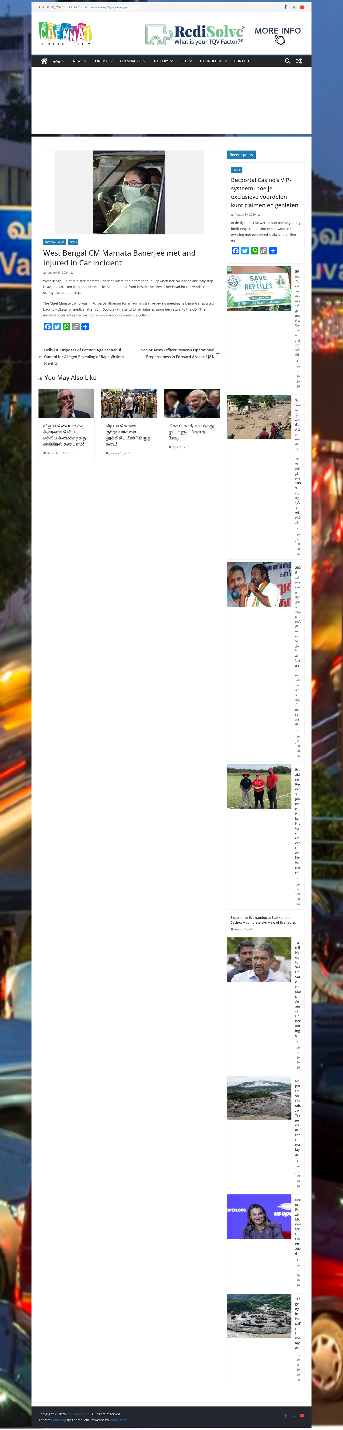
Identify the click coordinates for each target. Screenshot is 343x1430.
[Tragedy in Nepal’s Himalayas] (259, 1339)
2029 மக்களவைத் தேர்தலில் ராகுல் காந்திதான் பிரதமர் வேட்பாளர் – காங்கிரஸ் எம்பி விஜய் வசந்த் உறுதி (298, 645)
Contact (241, 61)
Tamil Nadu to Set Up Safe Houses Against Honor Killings (298, 989)
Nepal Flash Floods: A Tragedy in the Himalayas (298, 1118)
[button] (63, 61)
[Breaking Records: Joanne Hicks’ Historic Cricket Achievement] (259, 837)
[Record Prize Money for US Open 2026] (259, 1242)
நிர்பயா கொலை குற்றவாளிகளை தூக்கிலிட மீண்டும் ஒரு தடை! (128, 434)
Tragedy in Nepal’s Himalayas (298, 1323)
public (237, 169)
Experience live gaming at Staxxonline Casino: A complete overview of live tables (263, 920)
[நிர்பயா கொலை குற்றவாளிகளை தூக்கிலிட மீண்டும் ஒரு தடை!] (129, 391)
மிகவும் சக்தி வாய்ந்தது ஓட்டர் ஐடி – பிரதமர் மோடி (191, 431)
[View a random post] (298, 61)
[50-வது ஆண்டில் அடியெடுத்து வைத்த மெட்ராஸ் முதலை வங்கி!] (259, 329)
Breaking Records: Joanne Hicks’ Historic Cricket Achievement (298, 820)
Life (184, 61)
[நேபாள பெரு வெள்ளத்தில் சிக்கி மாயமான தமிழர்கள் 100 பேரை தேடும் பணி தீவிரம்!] (259, 477)
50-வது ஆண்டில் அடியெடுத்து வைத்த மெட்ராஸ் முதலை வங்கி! (298, 313)
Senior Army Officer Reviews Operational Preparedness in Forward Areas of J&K (177, 353)
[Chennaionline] (44, 61)
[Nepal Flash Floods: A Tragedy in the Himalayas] (259, 1134)
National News (54, 242)
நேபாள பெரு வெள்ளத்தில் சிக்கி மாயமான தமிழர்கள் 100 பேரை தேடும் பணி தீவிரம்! (298, 461)
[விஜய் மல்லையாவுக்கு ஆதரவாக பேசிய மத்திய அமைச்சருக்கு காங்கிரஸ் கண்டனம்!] (66, 391)
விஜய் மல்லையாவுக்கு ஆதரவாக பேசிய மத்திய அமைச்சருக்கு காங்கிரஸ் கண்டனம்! (64, 434)
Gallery (161, 61)
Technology (211, 61)
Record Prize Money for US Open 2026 (298, 1226)
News (77, 61)
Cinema (101, 61)
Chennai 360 (130, 61)
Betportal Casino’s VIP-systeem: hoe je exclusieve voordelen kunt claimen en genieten (264, 192)
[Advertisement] (172, 101)
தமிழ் (56, 61)
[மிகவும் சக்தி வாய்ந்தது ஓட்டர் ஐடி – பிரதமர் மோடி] (192, 391)
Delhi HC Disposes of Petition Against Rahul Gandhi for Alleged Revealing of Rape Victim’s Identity (84, 356)
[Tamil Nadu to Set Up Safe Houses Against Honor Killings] (259, 1005)
